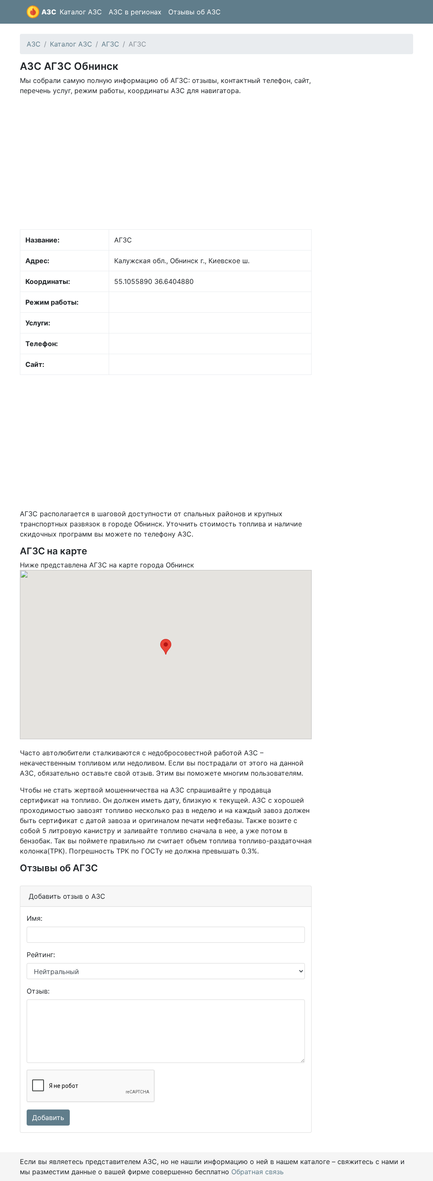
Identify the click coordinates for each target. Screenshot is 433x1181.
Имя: (34, 918)
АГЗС (110, 44)
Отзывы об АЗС (194, 12)
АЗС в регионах (135, 12)
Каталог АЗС (81, 12)
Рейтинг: (41, 954)
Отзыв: (38, 991)
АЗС (48, 12)
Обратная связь (257, 1171)
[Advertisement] (166, 161)
